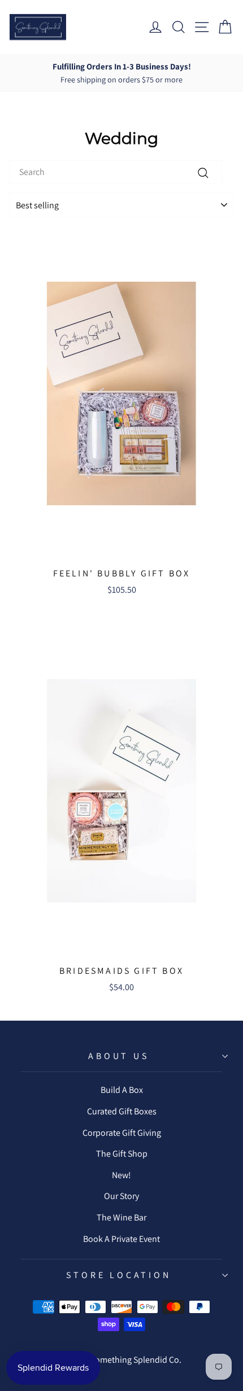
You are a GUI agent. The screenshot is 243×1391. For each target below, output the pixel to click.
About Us (118, 1056)
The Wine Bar (121, 1217)
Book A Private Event (121, 1239)
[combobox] (116, 172)
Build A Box (122, 1090)
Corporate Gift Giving (122, 1133)
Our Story (121, 1196)
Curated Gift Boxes (122, 1111)
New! (121, 1175)
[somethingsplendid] (38, 27)
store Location (118, 1275)
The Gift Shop (121, 1154)
